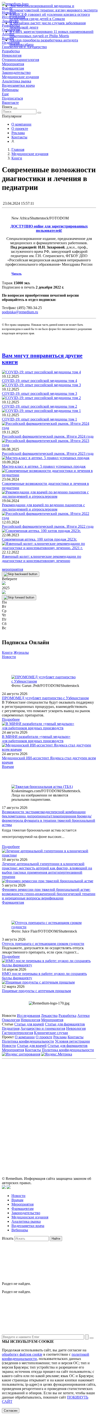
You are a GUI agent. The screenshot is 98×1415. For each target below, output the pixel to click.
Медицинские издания (20, 77)
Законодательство (16, 73)
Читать (16, 273)
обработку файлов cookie (22, 1354)
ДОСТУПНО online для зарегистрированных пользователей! (49, 228)
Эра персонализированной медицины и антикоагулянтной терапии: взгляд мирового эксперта (54, 8)
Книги (7, 652)
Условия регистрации (72, 1041)
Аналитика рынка (16, 81)
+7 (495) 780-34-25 (70, 1093)
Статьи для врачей (29, 1024)
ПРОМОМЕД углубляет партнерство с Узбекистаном (45, 698)
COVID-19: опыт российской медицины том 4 (39, 381)
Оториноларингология (20, 60)
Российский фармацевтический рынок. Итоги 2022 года (47, 526)
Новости (9, 657)
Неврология (11, 55)
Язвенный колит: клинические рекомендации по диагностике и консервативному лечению (41, 558)
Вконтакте (10, 103)
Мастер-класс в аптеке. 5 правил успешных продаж (44, 466)
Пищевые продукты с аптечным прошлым (36, 991)
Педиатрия (11, 1028)
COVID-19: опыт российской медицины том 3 (39, 393)
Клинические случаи (51, 1033)
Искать (7, 1238)
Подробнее (11, 719)
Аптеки (83, 1016)
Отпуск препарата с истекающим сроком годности (43, 944)
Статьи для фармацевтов (65, 1024)
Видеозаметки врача (18, 85)
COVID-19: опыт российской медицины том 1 (39, 419)
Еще (5, 94)
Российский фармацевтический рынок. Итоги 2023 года (47, 453)
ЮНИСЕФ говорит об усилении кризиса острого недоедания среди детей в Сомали (50, 16)
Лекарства (49, 1016)
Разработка (11, 51)
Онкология (11, 1020)
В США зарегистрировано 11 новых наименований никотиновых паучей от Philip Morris (51, 34)
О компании (21, 124)
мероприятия (12, 569)
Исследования (28, 1016)
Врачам (8, 767)
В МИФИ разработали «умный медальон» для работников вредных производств (36, 739)
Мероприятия (13, 64)
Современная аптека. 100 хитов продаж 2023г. (39, 539)
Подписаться (12, 98)
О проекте (19, 129)
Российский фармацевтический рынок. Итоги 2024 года (47, 436)
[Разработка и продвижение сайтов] (4, 1188)
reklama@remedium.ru (63, 1098)
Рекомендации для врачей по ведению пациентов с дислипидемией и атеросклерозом (43, 507)
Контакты (19, 137)
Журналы (21, 652)
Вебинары (10, 90)
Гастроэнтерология (17, 1033)
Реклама (18, 133)
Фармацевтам (13, 68)
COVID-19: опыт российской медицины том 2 (39, 406)
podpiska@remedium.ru (20, 312)
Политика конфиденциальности (28, 1041)
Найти (56, 1238)
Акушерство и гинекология (42, 1028)
